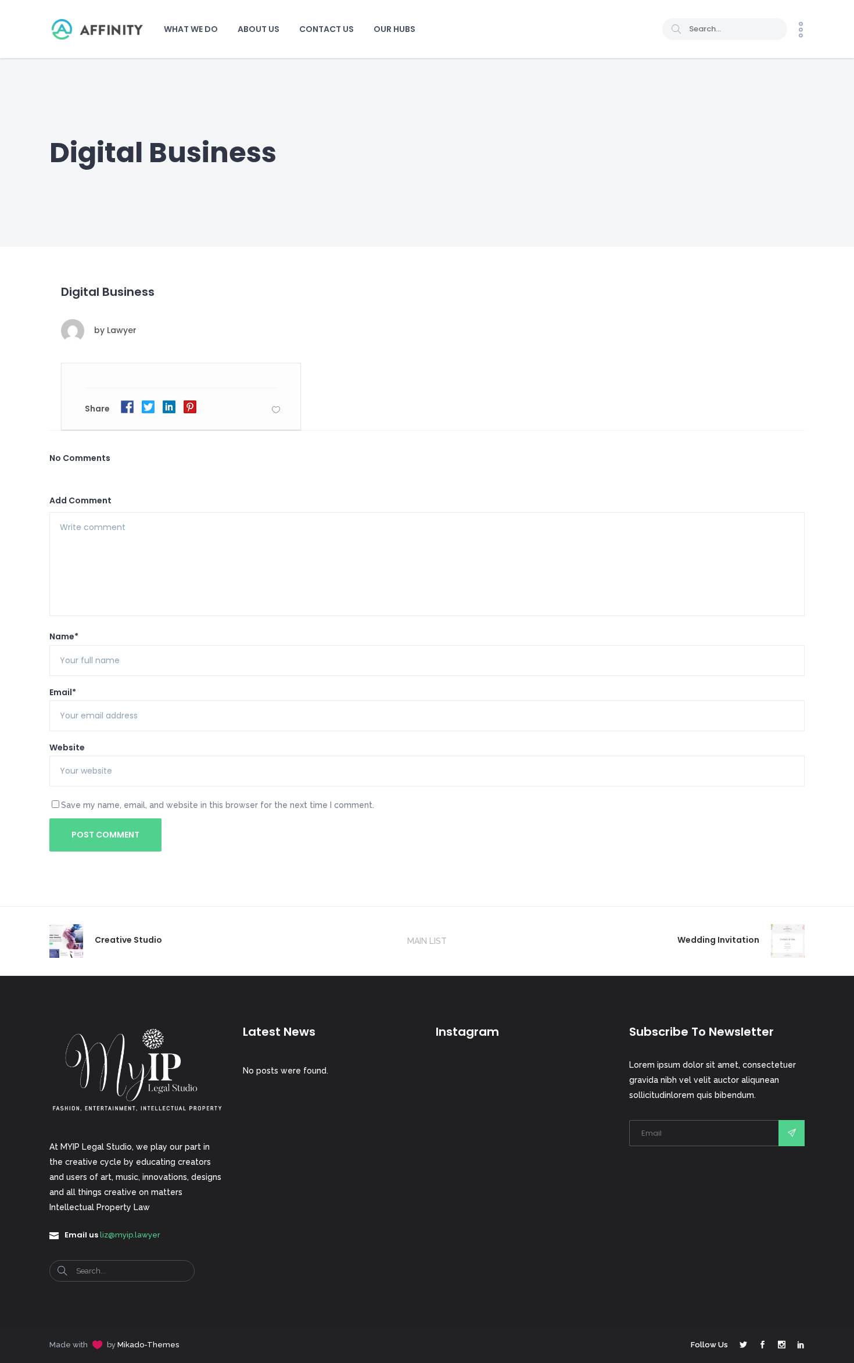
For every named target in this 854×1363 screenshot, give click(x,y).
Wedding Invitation (718, 940)
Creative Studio (128, 940)
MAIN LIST (427, 941)
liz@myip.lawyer (130, 1234)
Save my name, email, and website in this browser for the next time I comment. (217, 805)
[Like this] (276, 409)
